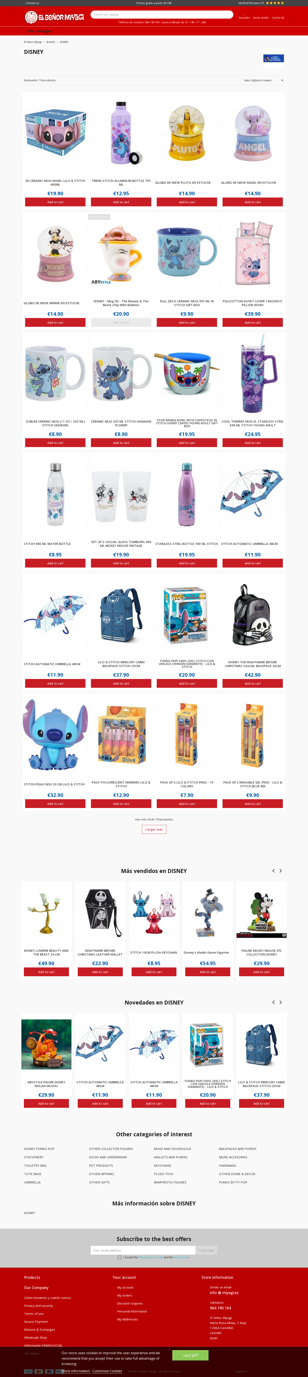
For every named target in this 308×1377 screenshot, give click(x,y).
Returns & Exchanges (39, 1329)
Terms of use (34, 1313)
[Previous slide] (273, 870)
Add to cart (55, 202)
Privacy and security (150, 1257)
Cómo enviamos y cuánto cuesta (47, 1298)
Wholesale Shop (35, 1337)
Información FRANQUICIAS (43, 1345)
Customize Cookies (107, 1371)
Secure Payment (36, 1321)
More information (76, 1371)
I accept (190, 1355)
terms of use (182, 1257)
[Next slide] (280, 870)
